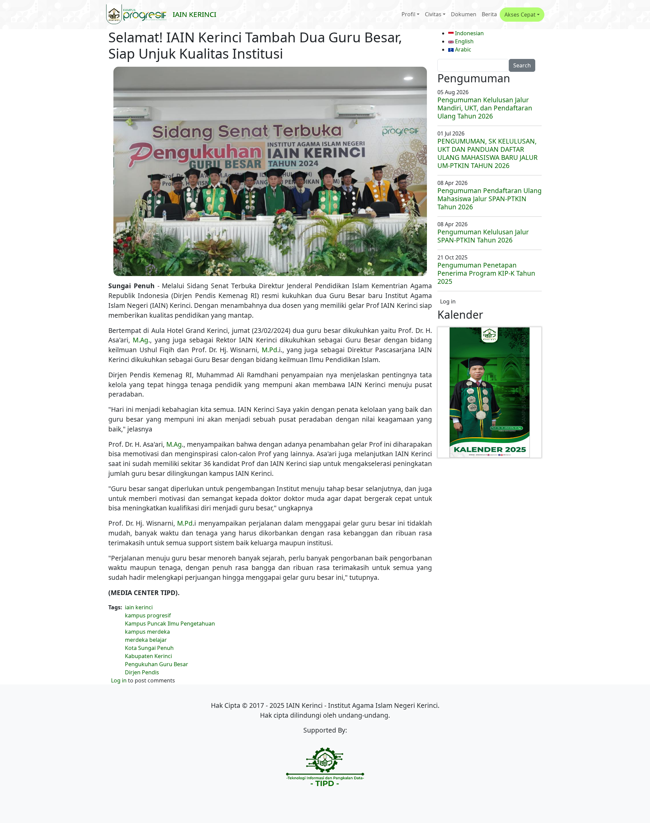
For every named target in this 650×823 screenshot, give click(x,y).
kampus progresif (148, 615)
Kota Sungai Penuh (149, 648)
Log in (119, 680)
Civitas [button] (433, 14)
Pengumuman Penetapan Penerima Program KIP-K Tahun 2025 (486, 273)
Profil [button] (408, 14)
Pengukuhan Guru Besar (156, 664)
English (464, 41)
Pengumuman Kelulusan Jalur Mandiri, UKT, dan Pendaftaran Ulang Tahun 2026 (484, 108)
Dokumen (463, 14)
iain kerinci (139, 607)
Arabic (462, 49)
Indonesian (469, 33)
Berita (489, 14)
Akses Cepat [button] (520, 14)
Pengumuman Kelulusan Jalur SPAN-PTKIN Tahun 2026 (483, 236)
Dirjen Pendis (142, 672)
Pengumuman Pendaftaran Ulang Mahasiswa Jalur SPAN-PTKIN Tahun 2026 (489, 198)
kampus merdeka (147, 631)
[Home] (139, 14)
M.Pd (269, 349)
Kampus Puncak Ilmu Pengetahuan (170, 623)
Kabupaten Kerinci (148, 656)
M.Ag (140, 339)
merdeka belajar (146, 639)
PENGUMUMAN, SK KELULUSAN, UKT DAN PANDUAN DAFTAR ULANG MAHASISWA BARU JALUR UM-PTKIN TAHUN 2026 (487, 153)
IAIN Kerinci (194, 14)
